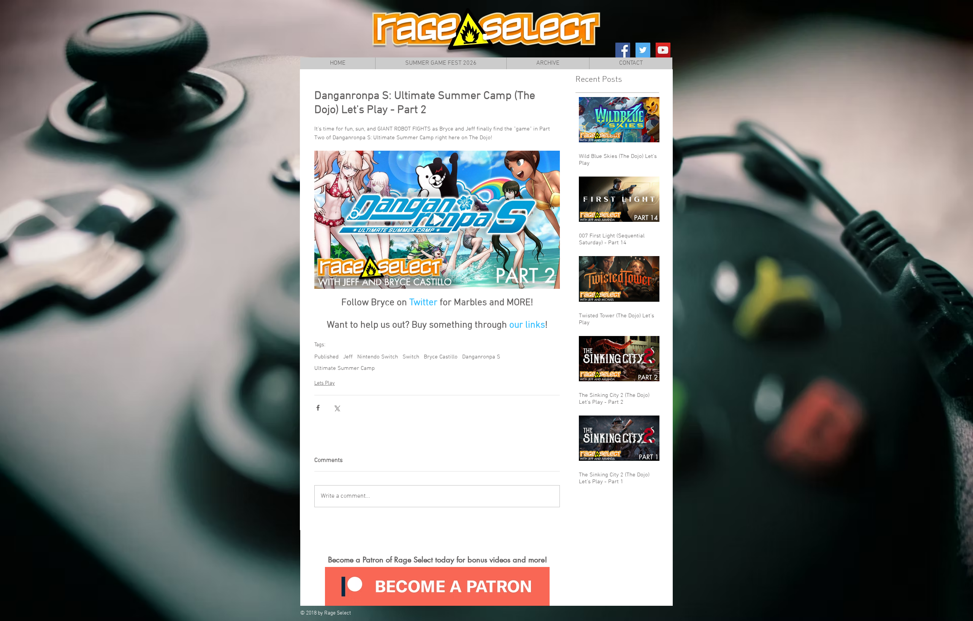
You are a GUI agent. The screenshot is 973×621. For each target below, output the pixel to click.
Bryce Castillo (441, 356)
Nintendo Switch (377, 356)
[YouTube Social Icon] (663, 50)
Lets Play (324, 383)
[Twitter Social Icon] (642, 50)
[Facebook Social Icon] (622, 50)
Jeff (348, 356)
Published (326, 356)
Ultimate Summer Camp (344, 368)
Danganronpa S (481, 356)
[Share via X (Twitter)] (336, 407)
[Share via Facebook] (318, 407)
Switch (411, 356)
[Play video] (437, 220)
